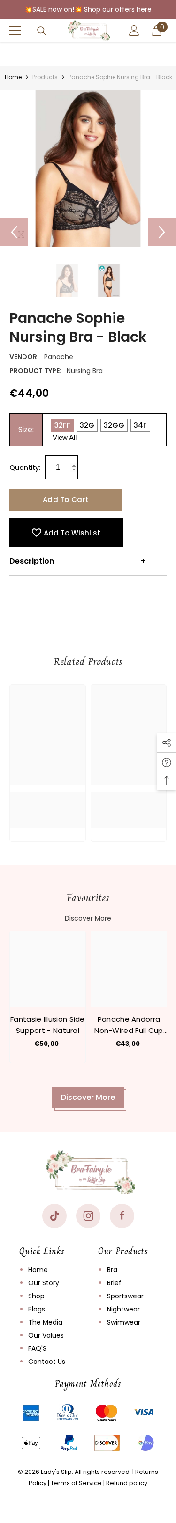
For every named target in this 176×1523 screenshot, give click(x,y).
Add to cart (66, 500)
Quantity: (24, 467)
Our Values (46, 1335)
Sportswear (125, 1296)
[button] (14, 232)
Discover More (88, 918)
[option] (88, 168)
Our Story (43, 1283)
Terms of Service (76, 1483)
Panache (58, 356)
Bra (112, 1269)
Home (13, 77)
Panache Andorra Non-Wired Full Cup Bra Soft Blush (128, 1025)
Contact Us (46, 1361)
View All (65, 437)
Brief (114, 1283)
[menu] (15, 30)
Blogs (36, 1309)
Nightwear (123, 1309)
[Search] (41, 31)
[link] (47, 803)
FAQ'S (37, 1348)
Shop (36, 1296)
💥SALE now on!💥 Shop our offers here (88, 9)
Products (45, 77)
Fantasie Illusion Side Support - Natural (47, 1024)
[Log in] (134, 30)
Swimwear (123, 1322)
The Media (45, 1322)
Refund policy (126, 1483)
